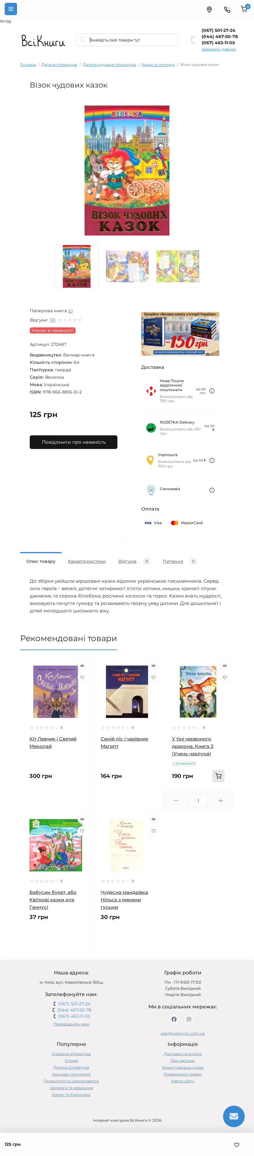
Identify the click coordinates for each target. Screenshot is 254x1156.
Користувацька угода (183, 1067)
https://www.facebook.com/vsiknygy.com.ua (174, 1019)
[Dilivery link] (211, 391)
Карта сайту (182, 1081)
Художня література (71, 1053)
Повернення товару (183, 1074)
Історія (71, 1060)
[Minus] (176, 800)
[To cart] (218, 776)
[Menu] (11, 9)
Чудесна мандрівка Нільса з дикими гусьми (124, 899)
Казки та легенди (158, 64)
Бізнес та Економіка (71, 1094)
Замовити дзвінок (219, 49)
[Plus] (221, 800)
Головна (28, 64)
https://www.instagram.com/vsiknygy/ (189, 1019)
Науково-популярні (71, 1074)
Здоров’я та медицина (71, 1087)
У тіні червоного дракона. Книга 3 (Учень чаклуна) (192, 746)
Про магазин (182, 1060)
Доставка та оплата (183, 1053)
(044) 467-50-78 (220, 36)
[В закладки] (237, 1144)
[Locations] (209, 9)
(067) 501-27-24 (218, 30)
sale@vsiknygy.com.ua (183, 1033)
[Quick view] (82, 665)
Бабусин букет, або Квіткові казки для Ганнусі (53, 899)
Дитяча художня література (109, 64)
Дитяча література (59, 64)
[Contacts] (227, 9)
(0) (53, 320)
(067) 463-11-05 (218, 42)
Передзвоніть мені (71, 1024)
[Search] (83, 40)
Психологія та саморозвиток (71, 1081)
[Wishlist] (82, 677)
